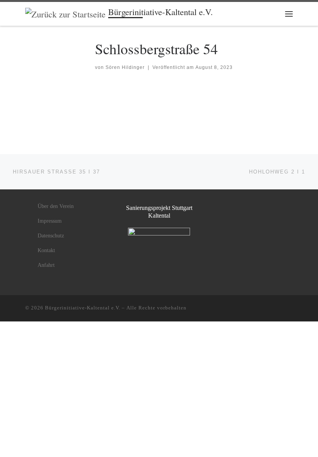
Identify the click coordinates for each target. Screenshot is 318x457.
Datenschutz (51, 236)
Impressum (50, 221)
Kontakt (46, 250)
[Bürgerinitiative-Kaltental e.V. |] (65, 13)
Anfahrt (46, 265)
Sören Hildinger (125, 67)
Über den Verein (56, 206)
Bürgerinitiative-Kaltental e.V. (82, 308)
